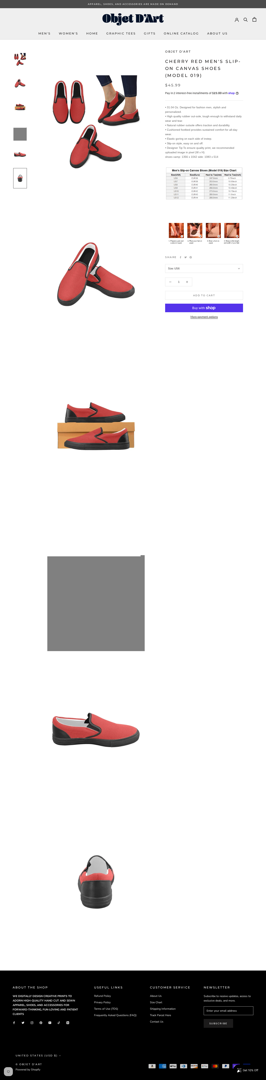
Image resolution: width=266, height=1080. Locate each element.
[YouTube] (49, 1022)
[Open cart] (254, 19)
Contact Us (156, 1022)
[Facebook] (180, 257)
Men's (44, 33)
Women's (68, 33)
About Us (217, 33)
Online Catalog (181, 33)
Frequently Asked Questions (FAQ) (115, 1015)
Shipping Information (163, 1009)
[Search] (246, 19)
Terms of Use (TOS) (106, 1009)
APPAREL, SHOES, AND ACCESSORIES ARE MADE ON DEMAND (133, 4)
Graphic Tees (121, 33)
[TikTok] (58, 1022)
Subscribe (218, 1023)
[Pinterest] (190, 257)
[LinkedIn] (67, 1022)
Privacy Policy (102, 1002)
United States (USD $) (37, 1055)
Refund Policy (102, 996)
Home (92, 33)
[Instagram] (32, 1022)
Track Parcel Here (160, 1015)
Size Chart (156, 1002)
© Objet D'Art (29, 1064)
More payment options (204, 317)
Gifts (150, 33)
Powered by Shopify (28, 1069)
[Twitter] (185, 257)
